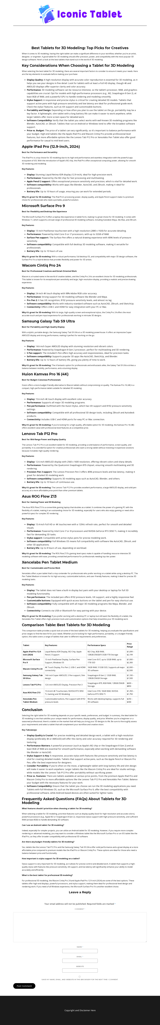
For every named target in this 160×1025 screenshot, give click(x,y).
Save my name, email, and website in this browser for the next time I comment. (80, 979)
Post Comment (24, 986)
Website (80, 966)
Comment (80, 909)
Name (80, 947)
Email (80, 957)
